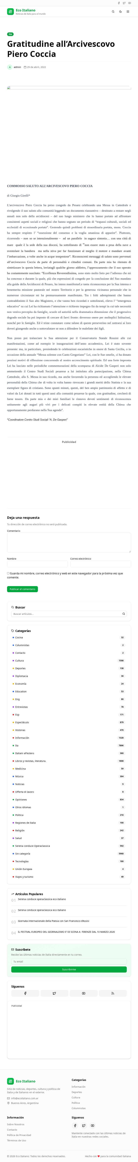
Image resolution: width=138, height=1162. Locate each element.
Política (76, 1102)
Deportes (77, 1092)
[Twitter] (124, 3)
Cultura (76, 1097)
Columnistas (79, 1108)
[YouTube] (129, 3)
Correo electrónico (80, 558)
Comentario (13, 530)
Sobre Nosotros (15, 1124)
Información (78, 1086)
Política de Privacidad (19, 1135)
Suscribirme (69, 969)
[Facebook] (118, 3)
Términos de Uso (16, 1140)
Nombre (11, 558)
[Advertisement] (69, 468)
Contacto (12, 1129)
